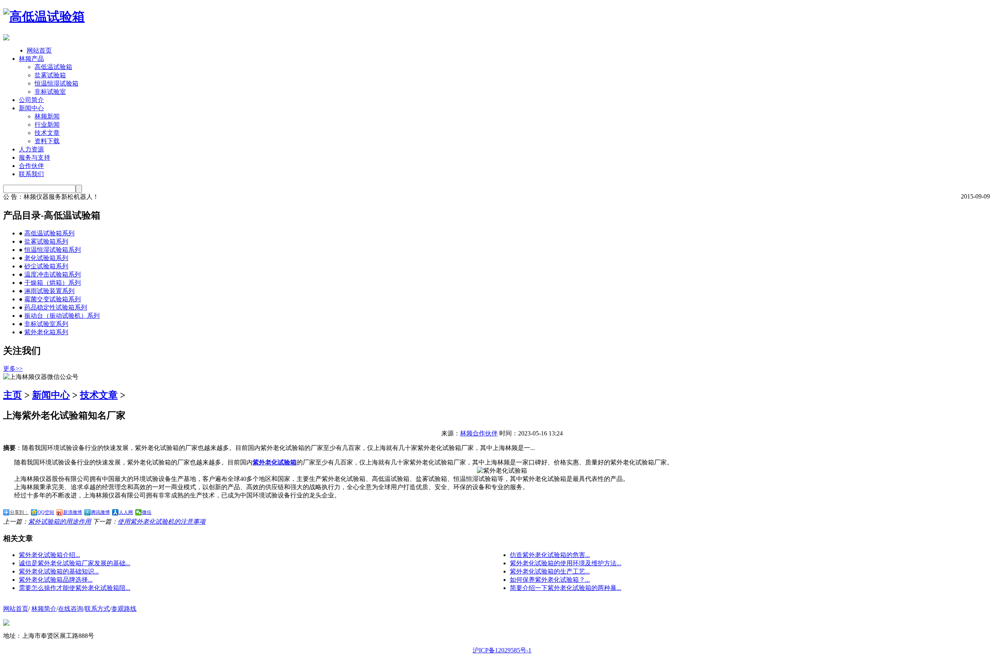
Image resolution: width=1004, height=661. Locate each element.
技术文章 (47, 132)
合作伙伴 (31, 165)
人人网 (126, 512)
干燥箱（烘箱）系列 (52, 282)
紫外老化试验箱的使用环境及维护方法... (565, 563)
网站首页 (39, 50)
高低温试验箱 (53, 67)
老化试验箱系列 (46, 258)
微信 (146, 512)
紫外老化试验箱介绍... (49, 555)
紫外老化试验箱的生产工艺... (550, 571)
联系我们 (31, 174)
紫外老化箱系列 (46, 332)
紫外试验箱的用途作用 (59, 521)
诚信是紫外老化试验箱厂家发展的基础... (74, 563)
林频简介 (43, 608)
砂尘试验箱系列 (46, 266)
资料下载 (47, 141)
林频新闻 (47, 116)
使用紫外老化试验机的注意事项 (162, 521)
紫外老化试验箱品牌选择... (56, 579)
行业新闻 (47, 124)
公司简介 (31, 100)
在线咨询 (70, 608)
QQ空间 (46, 512)
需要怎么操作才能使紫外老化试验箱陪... (74, 588)
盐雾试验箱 (50, 75)
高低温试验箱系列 (49, 233)
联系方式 (97, 608)
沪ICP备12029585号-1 (502, 650)
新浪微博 (72, 512)
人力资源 (31, 149)
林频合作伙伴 (479, 433)
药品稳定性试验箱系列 (55, 307)
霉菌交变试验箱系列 (52, 299)
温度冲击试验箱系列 (52, 274)
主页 (12, 395)
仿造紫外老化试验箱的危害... (550, 555)
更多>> (13, 368)
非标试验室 (50, 91)
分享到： (19, 512)
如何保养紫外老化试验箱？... (550, 579)
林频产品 (31, 58)
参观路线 (123, 608)
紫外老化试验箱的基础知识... (59, 571)
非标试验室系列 (46, 323)
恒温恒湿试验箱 (56, 83)
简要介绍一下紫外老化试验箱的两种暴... (565, 588)
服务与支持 (34, 157)
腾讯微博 (100, 512)
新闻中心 (31, 108)
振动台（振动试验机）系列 (62, 315)
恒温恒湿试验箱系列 (52, 249)
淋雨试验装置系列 (49, 291)
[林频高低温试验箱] (44, 16)
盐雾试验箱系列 (46, 241)
